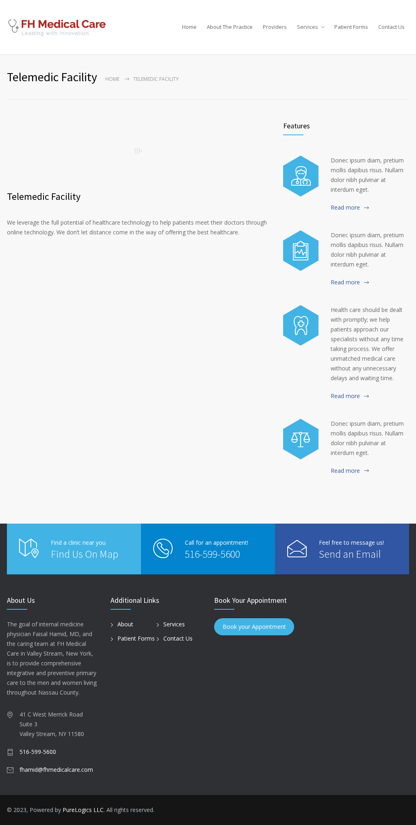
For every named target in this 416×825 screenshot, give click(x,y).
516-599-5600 (212, 554)
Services (307, 26)
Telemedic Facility (43, 196)
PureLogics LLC (83, 810)
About (125, 624)
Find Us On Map (84, 554)
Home (189, 26)
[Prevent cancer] (300, 439)
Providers (275, 26)
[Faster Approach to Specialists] (300, 325)
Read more (345, 207)
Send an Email (350, 554)
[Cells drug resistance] (300, 176)
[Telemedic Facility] (139, 150)
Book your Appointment (254, 627)
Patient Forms (351, 26)
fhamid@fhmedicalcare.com (56, 769)
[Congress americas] (300, 250)
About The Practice (230, 26)
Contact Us (391, 26)
